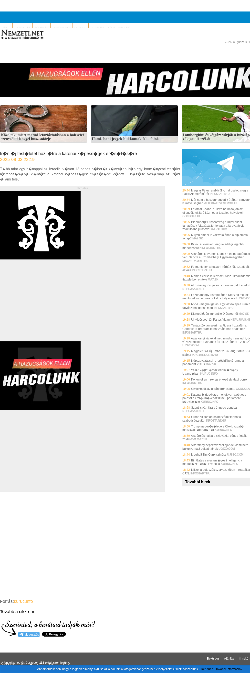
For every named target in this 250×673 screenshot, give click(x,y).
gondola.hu (191, 216)
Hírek (6, 27)
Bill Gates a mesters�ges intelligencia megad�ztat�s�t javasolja (212, 462)
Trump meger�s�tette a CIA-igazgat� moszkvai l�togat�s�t (213, 428)
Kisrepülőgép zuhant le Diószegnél (214, 313)
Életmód (97, 27)
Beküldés (213, 658)
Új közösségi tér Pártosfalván (210, 319)
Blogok (80, 27)
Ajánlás (229, 658)
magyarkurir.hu (195, 261)
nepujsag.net (193, 289)
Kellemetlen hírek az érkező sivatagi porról (219, 379)
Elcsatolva (61, 27)
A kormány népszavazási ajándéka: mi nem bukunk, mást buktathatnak (215, 446)
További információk (229, 669)
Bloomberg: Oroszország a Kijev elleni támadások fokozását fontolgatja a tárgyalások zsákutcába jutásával (213, 225)
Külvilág (41, 27)
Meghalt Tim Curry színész (208, 454)
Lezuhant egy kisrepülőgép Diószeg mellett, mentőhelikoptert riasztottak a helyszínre (215, 296)
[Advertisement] (41, 306)
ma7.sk (197, 238)
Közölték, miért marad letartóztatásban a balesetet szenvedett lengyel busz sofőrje (42, 137)
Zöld (111, 27)
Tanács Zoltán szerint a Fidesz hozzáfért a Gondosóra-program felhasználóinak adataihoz (214, 327)
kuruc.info (23, 601)
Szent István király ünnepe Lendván (215, 407)
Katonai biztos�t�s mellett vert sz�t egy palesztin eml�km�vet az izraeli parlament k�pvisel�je (214, 398)
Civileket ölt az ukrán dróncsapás (213, 389)
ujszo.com (219, 229)
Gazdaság (22, 27)
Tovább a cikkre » (17, 611)
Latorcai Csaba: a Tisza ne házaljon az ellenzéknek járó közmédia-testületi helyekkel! (212, 210)
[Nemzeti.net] (22, 34)
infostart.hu (219, 194)
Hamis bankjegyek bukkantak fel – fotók (125, 139)
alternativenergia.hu (221, 203)
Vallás (124, 27)
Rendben (207, 669)
